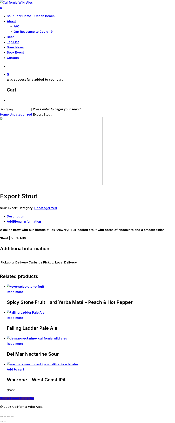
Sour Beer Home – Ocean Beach (31, 16)
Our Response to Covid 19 (33, 31)
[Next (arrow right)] (5, 421)
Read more (15, 292)
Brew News (15, 47)
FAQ (16, 26)
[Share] (8, 416)
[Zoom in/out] (1, 416)
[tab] (91, 216)
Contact (13, 57)
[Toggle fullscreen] (5, 416)
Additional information (24, 221)
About (11, 21)
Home (4, 114)
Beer (10, 37)
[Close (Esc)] (12, 416)
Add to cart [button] (15, 369)
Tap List (13, 42)
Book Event (15, 52)
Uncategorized (21, 114)
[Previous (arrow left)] (1, 421)
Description (15, 216)
